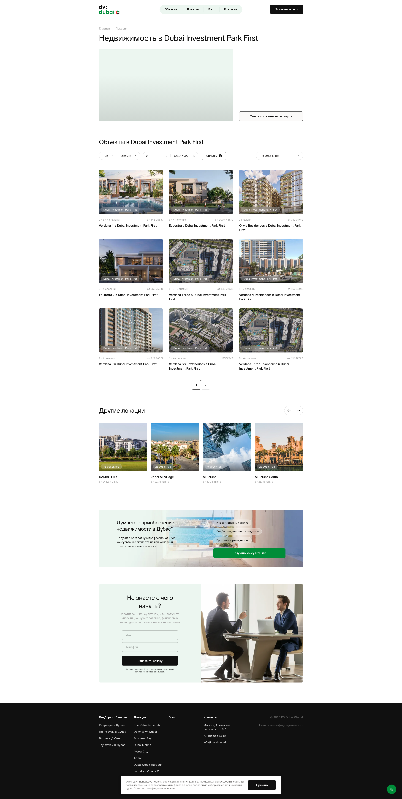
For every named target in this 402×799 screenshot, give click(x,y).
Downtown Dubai (145, 731)
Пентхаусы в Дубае (112, 731)
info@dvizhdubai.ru (216, 742)
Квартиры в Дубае (112, 725)
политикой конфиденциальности (150, 672)
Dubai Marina (142, 745)
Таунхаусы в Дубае (112, 745)
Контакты (230, 9)
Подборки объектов (113, 717)
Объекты (171, 9)
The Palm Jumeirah (147, 725)
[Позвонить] (391, 789)
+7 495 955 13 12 (215, 735)
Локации (193, 9)
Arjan (137, 758)
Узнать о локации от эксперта (271, 116)
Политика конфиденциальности (281, 725)
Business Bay (143, 738)
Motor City (141, 751)
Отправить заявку (150, 661)
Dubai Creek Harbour (148, 764)
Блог (211, 9)
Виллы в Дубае (109, 738)
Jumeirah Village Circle (148, 771)
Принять (262, 785)
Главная (104, 28)
